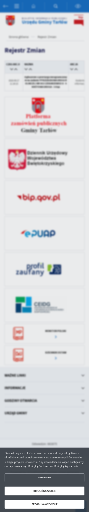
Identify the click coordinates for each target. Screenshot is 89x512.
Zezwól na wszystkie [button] (45, 504)
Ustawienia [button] (44, 477)
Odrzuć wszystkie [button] (44, 491)
